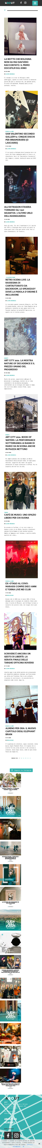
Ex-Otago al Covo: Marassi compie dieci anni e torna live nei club (21, 586)
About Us (10, 1119)
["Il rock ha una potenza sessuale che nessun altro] (10, 874)
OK (23, 1146)
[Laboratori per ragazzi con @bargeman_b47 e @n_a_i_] (10, 1079)
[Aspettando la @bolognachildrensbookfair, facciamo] (10, 920)
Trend (6, 512)
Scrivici (9, 1122)
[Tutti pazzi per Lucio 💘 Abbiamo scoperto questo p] (10, 1056)
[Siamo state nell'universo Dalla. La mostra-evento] (10, 1033)
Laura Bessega (10, 74)
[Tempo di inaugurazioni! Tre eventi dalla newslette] (10, 806)
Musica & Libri (9, 131)
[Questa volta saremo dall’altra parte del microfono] (10, 988)
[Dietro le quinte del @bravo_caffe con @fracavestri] (10, 829)
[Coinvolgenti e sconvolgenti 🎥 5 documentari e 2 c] (10, 851)
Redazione (10, 595)
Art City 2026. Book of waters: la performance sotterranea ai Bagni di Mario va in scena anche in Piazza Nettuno (20, 443)
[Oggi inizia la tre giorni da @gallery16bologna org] (10, 965)
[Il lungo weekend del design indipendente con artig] (10, 783)
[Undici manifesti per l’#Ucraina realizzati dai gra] (10, 942)
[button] (35, 3)
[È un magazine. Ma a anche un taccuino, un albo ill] (10, 897)
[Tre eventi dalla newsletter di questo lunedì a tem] (10, 1010)
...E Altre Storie (10, 277)
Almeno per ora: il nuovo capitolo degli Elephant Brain (20, 731)
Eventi (6, 358)
